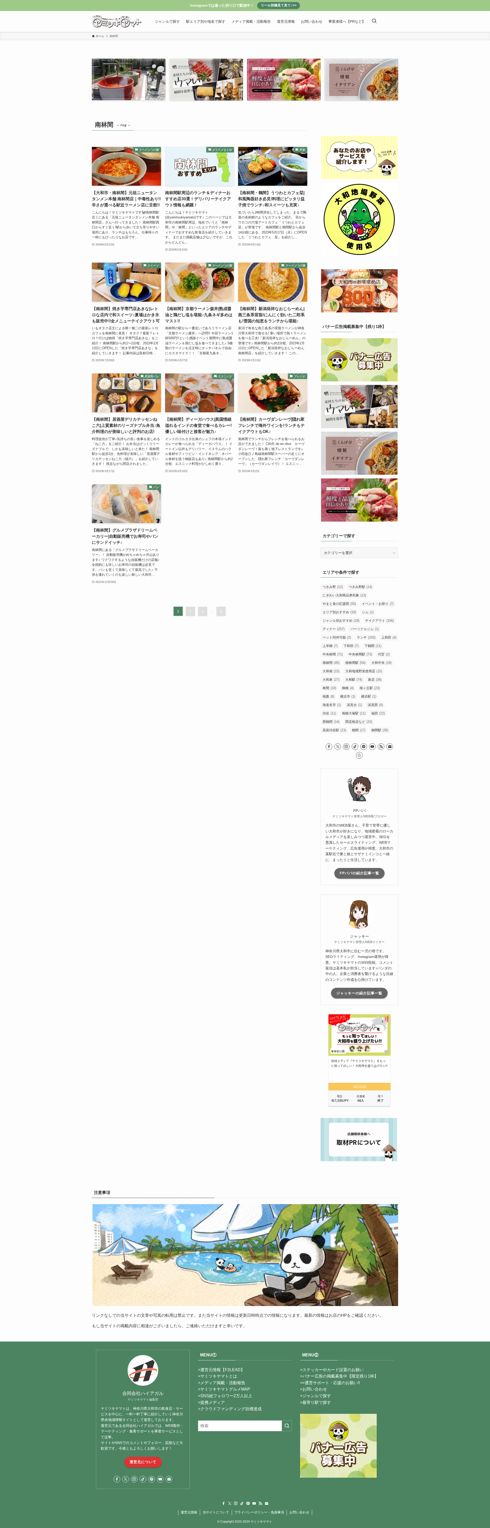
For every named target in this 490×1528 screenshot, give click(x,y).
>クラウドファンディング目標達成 (230, 1409)
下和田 (351, 646)
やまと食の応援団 (339, 604)
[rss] (381, 746)
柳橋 (348, 688)
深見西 (375, 705)
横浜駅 (368, 696)
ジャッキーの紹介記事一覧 (359, 993)
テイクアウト (379, 620)
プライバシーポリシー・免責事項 (259, 1512)
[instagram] (346, 746)
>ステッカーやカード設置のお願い (332, 1370)
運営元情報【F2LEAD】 (222, 1370)
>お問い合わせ (313, 1389)
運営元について (143, 1462)
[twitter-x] (337, 746)
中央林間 (333, 654)
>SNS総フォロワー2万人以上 (225, 1396)
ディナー (334, 629)
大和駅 (353, 679)
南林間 (331, 663)
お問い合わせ (299, 1512)
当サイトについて (216, 1512)
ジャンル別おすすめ (341, 620)
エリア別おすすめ (339, 612)
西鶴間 (331, 722)
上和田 (388, 637)
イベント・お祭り (378, 604)
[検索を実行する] (287, 1425)
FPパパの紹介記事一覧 (359, 873)
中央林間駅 (360, 654)
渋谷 (329, 713)
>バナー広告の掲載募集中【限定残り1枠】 (339, 1376)
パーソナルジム (364, 629)
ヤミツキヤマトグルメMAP (225, 1389)
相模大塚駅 (353, 713)
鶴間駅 (379, 730)
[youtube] (372, 746)
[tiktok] (355, 746)
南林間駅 (355, 663)
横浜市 (347, 696)
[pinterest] (363, 746)
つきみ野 (333, 587)
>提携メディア (211, 1402)
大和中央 (381, 663)
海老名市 (332, 705)
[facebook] (329, 746)
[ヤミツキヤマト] (117, 21)
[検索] (359, 755)
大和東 (331, 679)
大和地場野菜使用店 (363, 671)
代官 (384, 654)
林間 (329, 688)
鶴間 (358, 730)
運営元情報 (189, 1512)
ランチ (366, 637)
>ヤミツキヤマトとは (217, 1376)
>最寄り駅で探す (315, 1402)
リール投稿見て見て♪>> (279, 5)
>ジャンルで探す (315, 1396)
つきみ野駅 (360, 587)
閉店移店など (358, 722)
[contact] (389, 746)
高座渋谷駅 (334, 730)
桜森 (328, 696)
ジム (368, 612)
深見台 (354, 705)
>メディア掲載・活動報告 (221, 1383)
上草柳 (330, 646)
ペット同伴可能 (337, 637)
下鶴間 (372, 646)
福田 (378, 713)
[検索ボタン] (374, 21)
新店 (375, 679)
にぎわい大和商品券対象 (344, 595)
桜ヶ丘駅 (370, 688)
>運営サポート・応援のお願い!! (331, 1383)
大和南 (331, 671)
